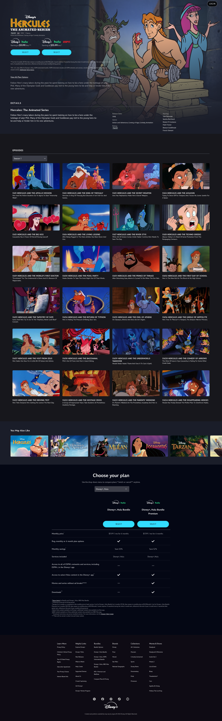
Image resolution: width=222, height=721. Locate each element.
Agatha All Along (154, 686)
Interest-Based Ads (62, 676)
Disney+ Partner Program (83, 691)
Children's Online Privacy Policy (64, 653)
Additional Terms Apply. (27, 70)
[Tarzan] (189, 446)
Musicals (133, 652)
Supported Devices (81, 671)
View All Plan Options (19, 77)
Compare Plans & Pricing (101, 679)
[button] (83, 644)
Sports (132, 662)
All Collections (135, 647)
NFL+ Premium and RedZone (99, 673)
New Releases (80, 657)
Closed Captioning (81, 681)
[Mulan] (109, 446)
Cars (150, 681)
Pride (132, 676)
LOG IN (212, 4)
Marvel (114, 657)
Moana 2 (151, 662)
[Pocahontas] (149, 446)
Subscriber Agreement (63, 667)
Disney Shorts (135, 666)
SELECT (25, 52)
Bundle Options (98, 647)
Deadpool (152, 647)
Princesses (134, 681)
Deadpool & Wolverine (156, 652)
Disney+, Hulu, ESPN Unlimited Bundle (100, 658)
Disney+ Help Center (107, 614)
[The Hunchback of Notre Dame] (69, 446)
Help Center (79, 666)
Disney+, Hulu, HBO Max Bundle (101, 665)
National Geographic (118, 666)
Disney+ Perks (80, 652)
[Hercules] (29, 446)
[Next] (217, 446)
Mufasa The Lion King (155, 691)
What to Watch (80, 662)
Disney (114, 647)
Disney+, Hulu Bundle (100, 652)
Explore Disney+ (80, 647)
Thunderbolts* (153, 676)
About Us (78, 676)
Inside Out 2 (152, 657)
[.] (94, 699)
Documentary (135, 671)
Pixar (113, 652)
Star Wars (115, 662)
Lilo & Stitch (152, 666)
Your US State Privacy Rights (63, 661)
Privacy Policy (61, 647)
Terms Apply (56, 600)
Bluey (151, 671)
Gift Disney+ (79, 686)
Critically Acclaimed (137, 657)
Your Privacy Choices (63, 671)
